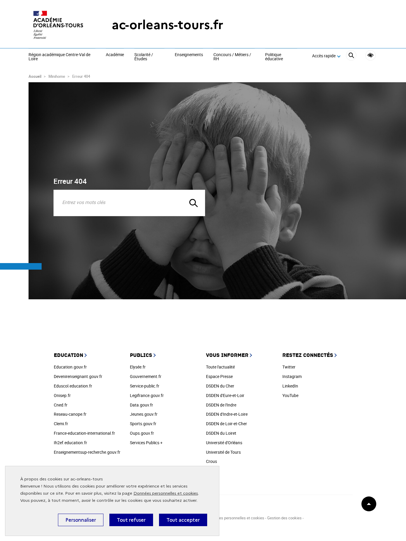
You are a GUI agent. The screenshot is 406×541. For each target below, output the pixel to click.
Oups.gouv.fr (142, 433)
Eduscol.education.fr (73, 386)
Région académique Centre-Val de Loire (59, 57)
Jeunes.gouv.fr (144, 414)
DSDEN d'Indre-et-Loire (227, 414)
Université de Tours (223, 452)
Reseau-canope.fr (70, 414)
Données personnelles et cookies (165, 493)
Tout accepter (183, 519)
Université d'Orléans (224, 442)
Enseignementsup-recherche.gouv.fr (87, 452)
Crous (211, 461)
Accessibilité (370, 55)
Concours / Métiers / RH (232, 57)
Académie (115, 55)
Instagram (292, 376)
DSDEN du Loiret (221, 433)
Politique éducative (274, 57)
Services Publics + (146, 442)
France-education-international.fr (84, 433)
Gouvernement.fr (145, 376)
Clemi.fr (61, 423)
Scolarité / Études (143, 57)
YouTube (290, 395)
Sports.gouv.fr (143, 423)
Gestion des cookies (284, 518)
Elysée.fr (138, 367)
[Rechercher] (351, 56)
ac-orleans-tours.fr (167, 24)
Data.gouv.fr (141, 405)
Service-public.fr (144, 386)
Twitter (288, 367)
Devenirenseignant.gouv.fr (78, 376)
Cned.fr (60, 405)
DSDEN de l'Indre (221, 405)
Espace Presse (219, 376)
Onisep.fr (62, 395)
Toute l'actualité (220, 367)
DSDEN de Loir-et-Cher (226, 423)
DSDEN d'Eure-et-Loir (225, 395)
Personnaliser (80, 519)
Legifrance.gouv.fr (147, 395)
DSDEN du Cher (220, 386)
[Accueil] (58, 25)
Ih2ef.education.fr (70, 442)
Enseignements (189, 55)
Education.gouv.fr (70, 367)
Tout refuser (131, 519)
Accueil (35, 76)
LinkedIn (290, 386)
